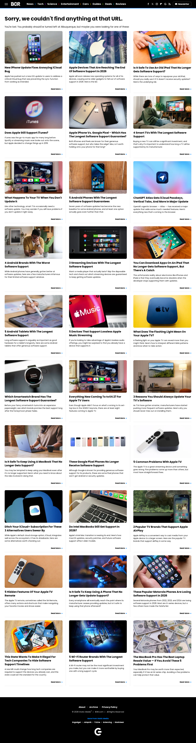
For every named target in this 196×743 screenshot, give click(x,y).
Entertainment (70, 3)
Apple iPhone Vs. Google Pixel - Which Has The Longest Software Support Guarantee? (97, 134)
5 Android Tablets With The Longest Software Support (29, 333)
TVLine (97, 722)
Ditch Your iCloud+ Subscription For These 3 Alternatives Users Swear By (33, 528)
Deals (108, 3)
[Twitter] (152, 4)
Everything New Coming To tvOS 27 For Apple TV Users (95, 398)
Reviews (121, 3)
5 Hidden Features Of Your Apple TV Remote (29, 593)
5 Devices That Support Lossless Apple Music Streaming (95, 333)
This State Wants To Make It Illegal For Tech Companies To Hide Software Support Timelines (30, 660)
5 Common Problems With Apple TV (157, 462)
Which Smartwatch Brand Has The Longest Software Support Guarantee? (31, 398)
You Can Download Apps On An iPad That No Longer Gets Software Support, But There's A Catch (161, 266)
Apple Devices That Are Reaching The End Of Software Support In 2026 (97, 69)
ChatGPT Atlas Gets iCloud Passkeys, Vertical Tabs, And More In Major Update (160, 199)
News (30, 3)
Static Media (85, 712)
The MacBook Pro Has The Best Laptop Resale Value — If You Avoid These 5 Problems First (159, 660)
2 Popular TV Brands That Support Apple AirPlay (160, 528)
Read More (56, 89)
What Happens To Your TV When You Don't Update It (33, 199)
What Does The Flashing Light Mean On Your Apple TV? (159, 333)
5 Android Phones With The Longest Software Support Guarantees (93, 199)
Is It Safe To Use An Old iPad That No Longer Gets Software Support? (162, 69)
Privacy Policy (109, 707)
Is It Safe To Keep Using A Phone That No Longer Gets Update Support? (95, 593)
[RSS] (170, 4)
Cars (86, 3)
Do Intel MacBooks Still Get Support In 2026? (94, 528)
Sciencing (107, 722)
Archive (93, 707)
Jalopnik (87, 722)
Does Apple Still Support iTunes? (26, 132)
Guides (97, 3)
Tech (40, 3)
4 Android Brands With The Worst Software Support (27, 264)
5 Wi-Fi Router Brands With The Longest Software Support (96, 658)
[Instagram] (157, 4)
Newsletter (183, 4)
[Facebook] (148, 4)
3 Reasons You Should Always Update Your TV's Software (162, 398)
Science (52, 3)
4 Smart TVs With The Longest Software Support (159, 134)
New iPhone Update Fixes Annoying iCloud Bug (33, 69)
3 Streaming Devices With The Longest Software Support (95, 264)
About (82, 707)
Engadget (76, 722)
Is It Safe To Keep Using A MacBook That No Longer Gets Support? (33, 463)
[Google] (165, 4)
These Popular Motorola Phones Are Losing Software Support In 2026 (162, 593)
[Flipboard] (161, 4)
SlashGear (119, 722)
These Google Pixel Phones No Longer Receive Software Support (94, 463)
